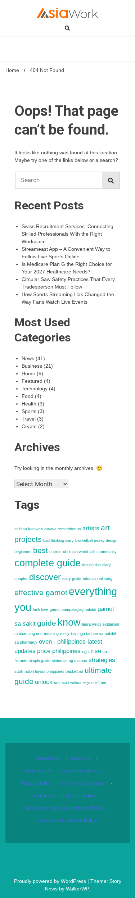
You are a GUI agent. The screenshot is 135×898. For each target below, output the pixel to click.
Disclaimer (42, 795)
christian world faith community (90, 551)
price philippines (59, 651)
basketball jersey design (96, 540)
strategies (102, 660)
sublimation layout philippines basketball (48, 671)
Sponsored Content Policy (67, 820)
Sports (29, 411)
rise (96, 651)
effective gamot (40, 592)
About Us (80, 758)
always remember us (62, 529)
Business (32, 366)
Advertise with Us (81, 771)
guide (46, 623)
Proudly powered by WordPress (50, 881)
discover (45, 577)
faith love (40, 609)
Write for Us (39, 771)
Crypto (29, 426)
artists (90, 528)
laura (86, 624)
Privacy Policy (36, 783)
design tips (91, 565)
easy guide (71, 578)
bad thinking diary (58, 540)
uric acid (61, 682)
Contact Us (48, 758)
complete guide (47, 563)
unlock (44, 682)
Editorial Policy (79, 795)
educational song (97, 578)
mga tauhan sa (90, 633)
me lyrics (68, 633)
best (40, 550)
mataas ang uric (28, 633)
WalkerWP (77, 889)
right (86, 651)
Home (28, 373)
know (69, 622)
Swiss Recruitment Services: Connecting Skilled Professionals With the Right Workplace (67, 233)
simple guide (39, 660)
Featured (32, 381)
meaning (51, 633)
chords (55, 551)
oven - (47, 641)
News (28, 358)
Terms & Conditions (83, 783)
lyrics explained (105, 624)
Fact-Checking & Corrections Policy (63, 808)
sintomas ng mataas (69, 660)
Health (29, 404)
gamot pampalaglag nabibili (73, 609)
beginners (23, 551)
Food (27, 396)
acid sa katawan (28, 529)
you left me (96, 682)
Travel (29, 419)
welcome (78, 682)
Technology (35, 388)
